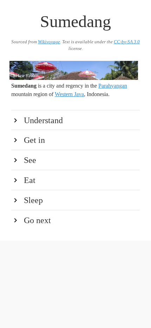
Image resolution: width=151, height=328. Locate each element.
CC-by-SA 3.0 (127, 41)
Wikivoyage (49, 41)
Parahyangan (112, 86)
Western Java (69, 94)
